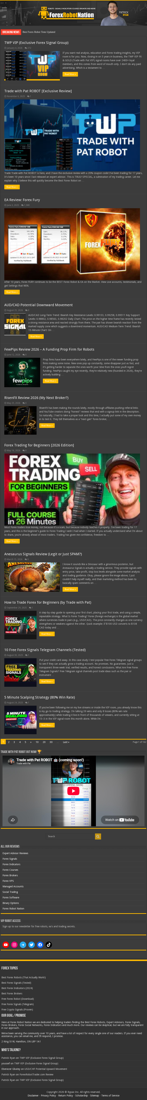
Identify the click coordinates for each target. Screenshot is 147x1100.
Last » (66, 742)
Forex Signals (10, 858)
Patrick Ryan (8, 1057)
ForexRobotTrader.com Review (36, 1074)
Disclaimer (33, 1095)
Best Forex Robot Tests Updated (39, 32)
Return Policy (65, 1095)
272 (29, 48)
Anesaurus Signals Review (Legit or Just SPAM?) (43, 554)
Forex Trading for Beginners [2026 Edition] (39, 445)
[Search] (98, 836)
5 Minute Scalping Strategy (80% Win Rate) (39, 697)
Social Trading (10, 892)
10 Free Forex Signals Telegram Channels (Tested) (45, 650)
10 (37, 742)
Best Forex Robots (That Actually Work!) (23, 977)
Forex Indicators (11, 864)
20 (44, 742)
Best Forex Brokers (11, 993)
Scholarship (81, 1095)
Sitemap (94, 1095)
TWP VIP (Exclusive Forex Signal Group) (36, 43)
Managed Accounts (13, 886)
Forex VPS (8, 880)
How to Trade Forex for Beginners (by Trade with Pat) (47, 602)
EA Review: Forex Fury (22, 200)
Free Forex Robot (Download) (17, 998)
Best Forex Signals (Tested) (16, 982)
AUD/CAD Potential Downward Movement (38, 305)
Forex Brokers (10, 875)
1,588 (27, 205)
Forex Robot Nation (13, 908)
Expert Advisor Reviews (15, 853)
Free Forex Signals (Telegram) (17, 1004)
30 (51, 742)
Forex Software (11, 897)
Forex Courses (10, 869)
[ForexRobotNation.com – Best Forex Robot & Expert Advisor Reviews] (73, 13)
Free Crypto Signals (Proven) (17, 1009)
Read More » (70, 74)
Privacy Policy (48, 1095)
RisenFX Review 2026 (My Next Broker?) (36, 398)
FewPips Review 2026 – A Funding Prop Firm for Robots (49, 349)
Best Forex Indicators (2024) (17, 988)
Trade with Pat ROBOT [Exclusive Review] (38, 91)
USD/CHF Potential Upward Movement (46, 1069)
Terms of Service (110, 1095)
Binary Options (11, 903)
